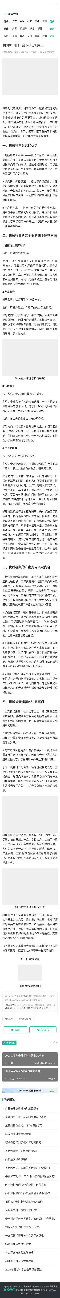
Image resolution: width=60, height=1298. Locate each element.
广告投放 (21, 1007)
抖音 (14, 28)
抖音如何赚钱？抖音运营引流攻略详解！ (28, 1193)
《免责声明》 (11, 1004)
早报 (14, 35)
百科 (29, 35)
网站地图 (19, 1290)
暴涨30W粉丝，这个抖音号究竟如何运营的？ (31, 1176)
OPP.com (36, 1286)
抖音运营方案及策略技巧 (19, 1252)
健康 (44, 21)
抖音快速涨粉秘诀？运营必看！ (23, 1108)
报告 (37, 35)
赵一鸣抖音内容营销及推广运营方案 (25, 1184)
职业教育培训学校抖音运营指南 (23, 1142)
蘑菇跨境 (43, 1007)
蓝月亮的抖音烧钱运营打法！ (22, 1210)
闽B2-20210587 (32, 1293)
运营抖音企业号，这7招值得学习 (24, 1125)
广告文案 (32, 1290)
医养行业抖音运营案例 (18, 1134)
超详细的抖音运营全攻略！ (20, 1261)
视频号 (23, 28)
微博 (40, 28)
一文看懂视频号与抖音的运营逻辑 (24, 1235)
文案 (22, 35)
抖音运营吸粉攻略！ (16, 1159)
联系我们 (9, 1007)
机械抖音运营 (18, 145)
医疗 (37, 21)
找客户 (29, 1007)
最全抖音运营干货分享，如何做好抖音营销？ (30, 1218)
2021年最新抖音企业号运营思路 (23, 1269)
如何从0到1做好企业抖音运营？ (23, 1227)
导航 (44, 35)
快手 (32, 28)
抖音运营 (10, 136)
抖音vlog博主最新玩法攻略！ (21, 1151)
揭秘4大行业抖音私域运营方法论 (24, 1201)
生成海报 (10, 1043)
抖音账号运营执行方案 (18, 1244)
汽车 (14, 21)
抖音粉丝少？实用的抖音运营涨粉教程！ (28, 1168)
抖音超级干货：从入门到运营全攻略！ (27, 1117)
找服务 (35, 1007)
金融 (22, 21)
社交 (29, 21)
